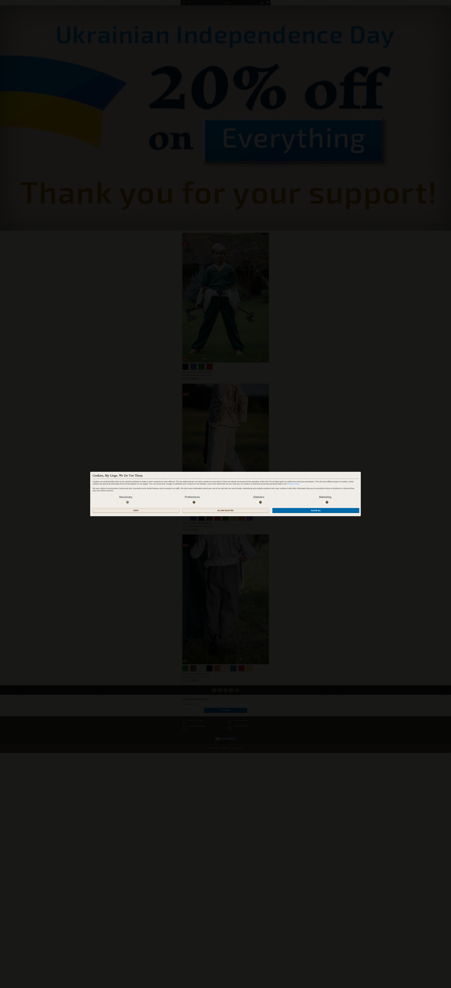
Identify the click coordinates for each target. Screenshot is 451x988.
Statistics (258, 497)
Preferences (192, 497)
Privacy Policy (293, 484)
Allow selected (225, 510)
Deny (136, 510)
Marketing (325, 497)
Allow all (316, 510)
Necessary (125, 497)
